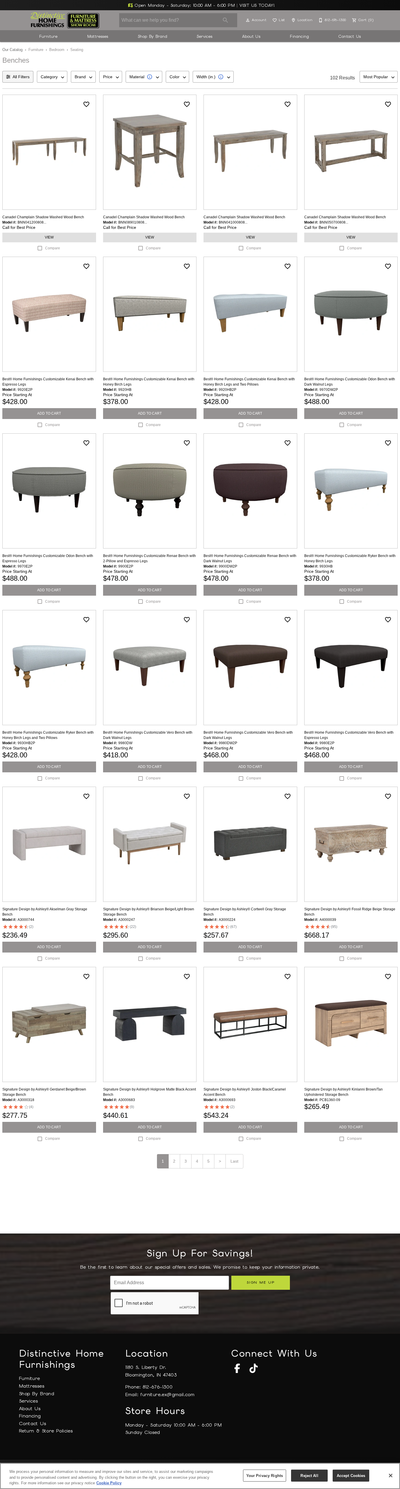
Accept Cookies (351, 1475)
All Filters (21, 76)
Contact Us (350, 36)
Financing (299, 36)
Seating (76, 49)
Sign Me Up (260, 1282)
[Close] (390, 1475)
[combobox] (52, 77)
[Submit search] (225, 20)
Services (204, 36)
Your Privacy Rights (264, 1475)
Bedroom (56, 49)
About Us (251, 36)
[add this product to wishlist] (86, 104)
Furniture (48, 36)
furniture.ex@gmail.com (167, 1394)
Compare (52, 248)
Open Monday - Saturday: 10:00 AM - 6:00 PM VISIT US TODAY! (204, 5)
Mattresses (97, 36)
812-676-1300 (157, 1387)
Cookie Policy (109, 1483)
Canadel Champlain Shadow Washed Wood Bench (43, 217)
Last (234, 1161)
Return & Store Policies (46, 1431)
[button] (247, 20)
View (49, 237)
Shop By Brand (152, 36)
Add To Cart (49, 413)
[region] (200, 1476)
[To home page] (65, 20)
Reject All (309, 1475)
